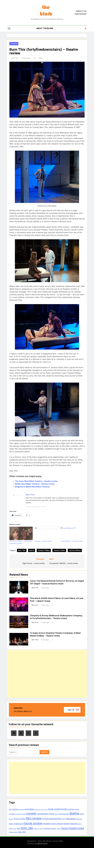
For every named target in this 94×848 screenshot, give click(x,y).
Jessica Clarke (59, 550)
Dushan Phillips (44, 550)
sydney (59, 828)
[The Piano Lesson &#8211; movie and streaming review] (21, 533)
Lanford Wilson (75, 550)
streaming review (49, 828)
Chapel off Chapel (21, 814)
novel (15, 828)
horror (11, 824)
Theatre (14, 44)
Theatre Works (13, 832)
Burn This (21, 550)
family (81, 814)
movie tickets (56, 823)
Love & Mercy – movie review (71, 541)
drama (31, 550)
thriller (19, 832)
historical (79, 819)
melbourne (18, 824)
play (18, 828)
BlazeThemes (42, 844)
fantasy (11, 819)
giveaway (71, 818)
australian (29, 809)
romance (36, 828)
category (12, 814)
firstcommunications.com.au (36, 507)
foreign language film (51, 819)
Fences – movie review (43, 541)
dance (56, 814)
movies (46, 823)
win (24, 832)
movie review (33, 823)
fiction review (19, 819)
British (77, 809)
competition (42, 813)
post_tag (27, 828)
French (64, 819)
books (64, 809)
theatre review (76, 828)
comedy (31, 813)
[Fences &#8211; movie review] (46, 533)
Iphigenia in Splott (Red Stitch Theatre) (32, 486)
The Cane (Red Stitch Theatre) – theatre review (36, 481)
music (66, 823)
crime (51, 814)
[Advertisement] (47, 674)
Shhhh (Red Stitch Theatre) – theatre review (35, 484)
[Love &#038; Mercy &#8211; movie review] (72, 533)
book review (54, 809)
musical (73, 823)
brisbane (71, 809)
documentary (64, 814)
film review (33, 818)
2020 (10, 809)
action (15, 809)
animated (21, 809)
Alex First (14, 58)
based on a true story (41, 809)
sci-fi (41, 828)
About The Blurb (44, 28)
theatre (65, 828)
